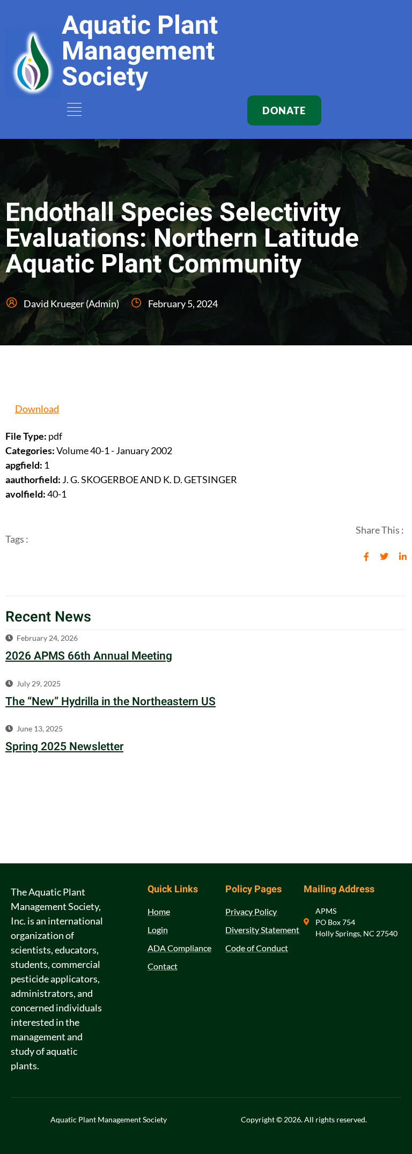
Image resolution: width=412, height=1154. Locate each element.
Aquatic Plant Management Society (140, 51)
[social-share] (366, 555)
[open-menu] (72, 110)
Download (37, 409)
